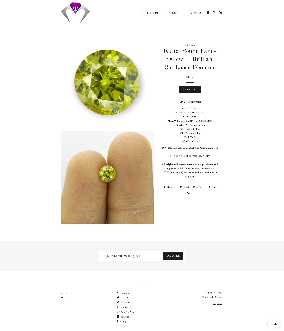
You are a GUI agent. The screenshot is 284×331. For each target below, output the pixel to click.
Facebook (125, 292)
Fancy (122, 321)
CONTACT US (194, 13)
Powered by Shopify (212, 297)
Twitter (124, 297)
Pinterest (125, 302)
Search (64, 292)
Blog (63, 297)
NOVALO (218, 292)
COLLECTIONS (151, 13)
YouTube (124, 316)
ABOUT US (175, 13)
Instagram (126, 307)
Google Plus (127, 311)
